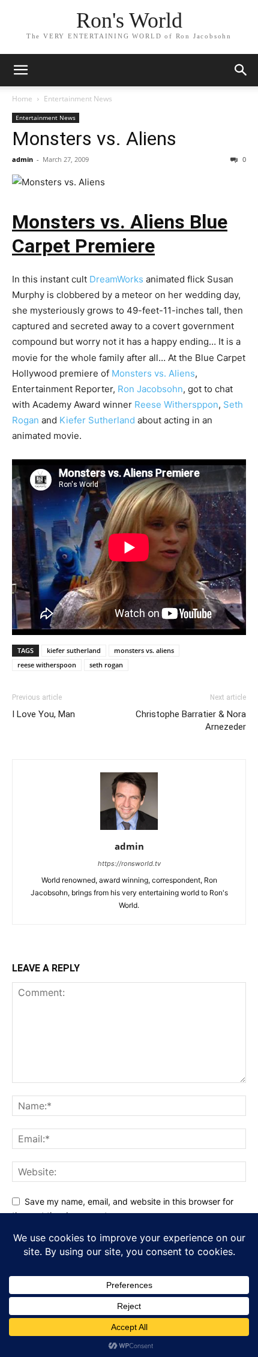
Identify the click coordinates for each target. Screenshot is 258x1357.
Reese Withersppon (176, 404)
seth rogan (106, 664)
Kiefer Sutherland (97, 420)
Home (22, 99)
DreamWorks (116, 279)
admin (22, 159)
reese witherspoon (46, 664)
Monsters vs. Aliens (94, 138)
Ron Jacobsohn (150, 389)
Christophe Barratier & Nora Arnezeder (191, 720)
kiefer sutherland (74, 650)
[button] (20, 70)
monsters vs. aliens (144, 650)
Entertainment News (78, 99)
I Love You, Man (43, 714)
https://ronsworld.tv (129, 863)
